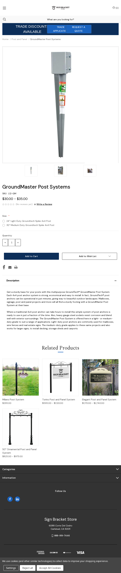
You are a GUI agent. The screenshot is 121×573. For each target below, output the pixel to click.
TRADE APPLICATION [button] (60, 29)
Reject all (27, 568)
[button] (60, 280)
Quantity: (7, 235)
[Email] (10, 267)
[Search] (3, 19)
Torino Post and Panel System (58, 399)
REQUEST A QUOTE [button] (78, 29)
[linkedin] (17, 499)
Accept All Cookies (50, 568)
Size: (5, 215)
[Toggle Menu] (4, 8)
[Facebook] (4, 267)
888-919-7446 (62, 535)
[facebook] (10, 499)
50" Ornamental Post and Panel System (19, 451)
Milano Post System (13, 399)
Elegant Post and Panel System (99, 399)
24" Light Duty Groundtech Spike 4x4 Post (28, 221)
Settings (11, 568)
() (117, 7)
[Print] (15, 267)
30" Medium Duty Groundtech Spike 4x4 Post (30, 225)
